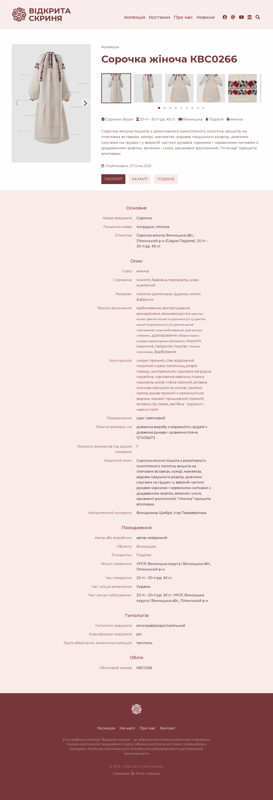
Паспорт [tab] (113, 179)
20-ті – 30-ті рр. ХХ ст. (158, 119)
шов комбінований (170, 330)
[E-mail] (233, 17)
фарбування (165, 352)
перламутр (178, 280)
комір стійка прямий (173, 382)
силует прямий (150, 361)
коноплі (143, 280)
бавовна (159, 280)
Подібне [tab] (166, 179)
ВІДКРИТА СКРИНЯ (45, 14)
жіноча (237, 119)
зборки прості (189, 335)
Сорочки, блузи (119, 119)
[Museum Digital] (249, 17)
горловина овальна (172, 377)
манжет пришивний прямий (177, 399)
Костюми (159, 17)
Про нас (183, 17)
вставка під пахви (152, 404)
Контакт (168, 728)
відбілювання (148, 308)
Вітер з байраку (148, 773)
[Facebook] (225, 17)
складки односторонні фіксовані (159, 341)
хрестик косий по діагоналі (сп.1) (169, 319)
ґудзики (180, 294)
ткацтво (181, 346)
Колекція (134, 17)
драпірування (164, 335)
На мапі (127, 728)
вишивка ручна (176, 314)
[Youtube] (241, 17)
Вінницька (193, 119)
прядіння (163, 346)
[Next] (85, 103)
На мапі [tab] (140, 179)
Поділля (216, 119)
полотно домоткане (154, 294)
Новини (205, 17)
